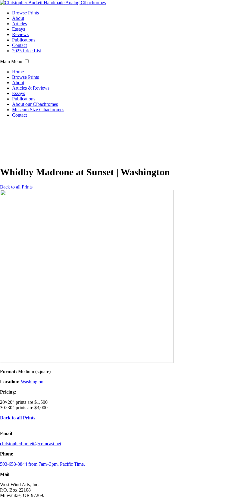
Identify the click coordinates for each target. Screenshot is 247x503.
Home (18, 71)
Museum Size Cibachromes (38, 109)
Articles (19, 23)
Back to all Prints (16, 186)
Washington (32, 381)
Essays (18, 29)
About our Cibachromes (35, 104)
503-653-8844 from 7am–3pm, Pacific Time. (42, 464)
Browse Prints (25, 12)
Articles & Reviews (30, 87)
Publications (23, 39)
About (18, 18)
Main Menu (11, 61)
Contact (19, 45)
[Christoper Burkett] (53, 2)
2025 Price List (26, 50)
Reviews (20, 34)
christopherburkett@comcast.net (30, 443)
